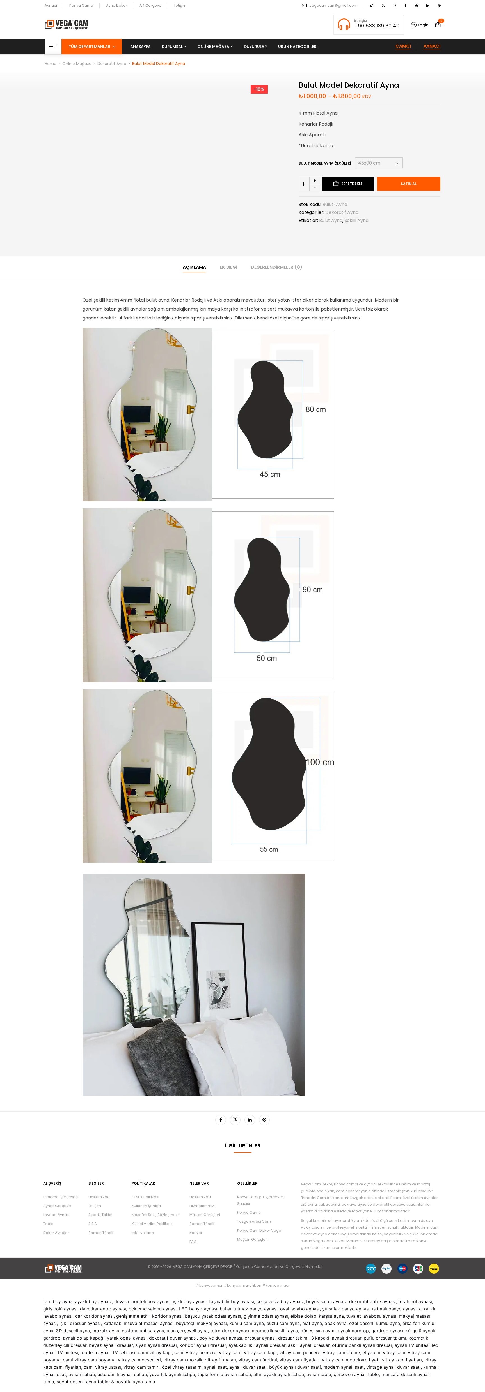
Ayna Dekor (116, 5)
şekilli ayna (356, 220)
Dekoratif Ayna (111, 63)
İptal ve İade (143, 1232)
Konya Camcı (81, 5)
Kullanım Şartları (146, 1205)
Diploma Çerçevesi (60, 1196)
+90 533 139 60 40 (376, 25)
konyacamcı (210, 1285)
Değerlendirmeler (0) (276, 267)
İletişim (180, 5)
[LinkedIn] (249, 1120)
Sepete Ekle (352, 183)
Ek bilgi (228, 267)
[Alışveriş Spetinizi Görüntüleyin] (437, 25)
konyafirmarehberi (244, 1285)
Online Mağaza (76, 63)
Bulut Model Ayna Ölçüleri (325, 163)
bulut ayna (330, 220)
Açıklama (194, 267)
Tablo (48, 1223)
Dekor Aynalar (56, 1232)
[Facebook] (220, 1120)
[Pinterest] (264, 1120)
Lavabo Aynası (56, 1214)
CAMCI (403, 46)
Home (50, 63)
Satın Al (409, 183)
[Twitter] (235, 1120)
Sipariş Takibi (100, 1214)
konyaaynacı (277, 1285)
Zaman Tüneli (100, 1232)
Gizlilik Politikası (145, 1196)
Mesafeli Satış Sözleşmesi (155, 1214)
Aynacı (51, 5)
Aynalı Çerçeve (57, 1205)
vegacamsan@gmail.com (334, 5)
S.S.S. (93, 1223)
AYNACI (432, 46)
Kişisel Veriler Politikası (152, 1223)
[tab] (194, 268)
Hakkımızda (99, 1196)
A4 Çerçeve (150, 5)
